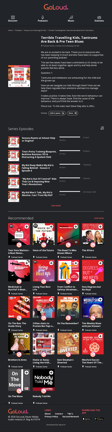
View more (56, 206)
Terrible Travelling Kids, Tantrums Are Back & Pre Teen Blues (70, 30)
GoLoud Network (70, 416)
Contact (59, 413)
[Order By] (102, 127)
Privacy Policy (51, 416)
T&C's (70, 413)
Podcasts (18, 30)
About (48, 413)
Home (10, 30)
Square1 (62, 425)
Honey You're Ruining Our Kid (35, 30)
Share (71, 112)
